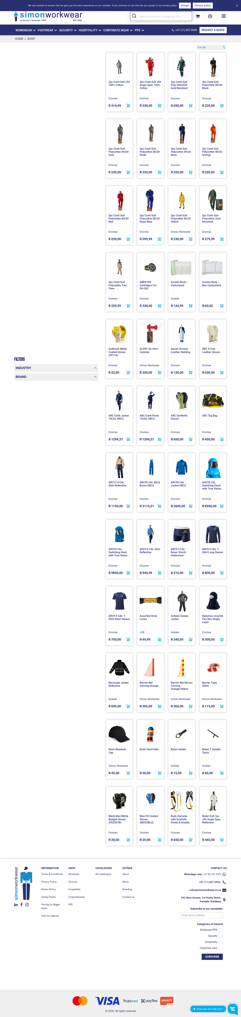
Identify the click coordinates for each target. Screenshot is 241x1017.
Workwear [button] (24, 30)
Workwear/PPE (208, 929)
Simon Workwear (181, 231)
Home (19, 38)
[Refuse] (237, 5)
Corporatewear (76, 897)
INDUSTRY (23, 368)
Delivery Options (50, 915)
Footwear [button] (45, 30)
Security (72, 881)
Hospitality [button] (88, 30)
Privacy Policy (49, 881)
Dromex (113, 98)
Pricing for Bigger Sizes (50, 906)
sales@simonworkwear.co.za (205, 890)
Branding (127, 889)
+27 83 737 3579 (212, 874)
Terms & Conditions (52, 874)
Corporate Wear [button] (116, 30)
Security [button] (66, 30)
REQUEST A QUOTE (213, 30)
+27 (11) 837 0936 (186, 30)
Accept (185, 5)
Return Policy (48, 889)
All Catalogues (103, 874)
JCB (142, 632)
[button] (224, 16)
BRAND (21, 377)
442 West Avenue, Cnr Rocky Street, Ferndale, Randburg (201, 899)
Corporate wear (208, 948)
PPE (70, 904)
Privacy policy (203, 5)
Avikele (175, 298)
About (125, 874)
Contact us (128, 897)
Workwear (73, 874)
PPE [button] (137, 30)
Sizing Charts (48, 897)
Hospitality (74, 889)
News (125, 881)
